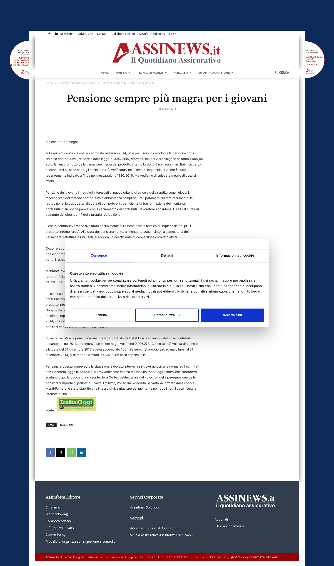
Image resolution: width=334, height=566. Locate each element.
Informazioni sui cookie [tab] (235, 255)
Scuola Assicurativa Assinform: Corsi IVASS (161, 535)
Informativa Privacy (60, 528)
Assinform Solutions (152, 34)
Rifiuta (101, 315)
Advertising (85, 34)
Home (50, 83)
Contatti (102, 34)
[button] (280, 72)
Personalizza (164, 315)
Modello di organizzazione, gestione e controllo (81, 541)
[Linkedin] (56, 34)
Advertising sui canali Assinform (153, 528)
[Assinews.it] (167, 52)
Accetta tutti (232, 315)
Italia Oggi (66, 424)
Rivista (121, 72)
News (104, 72)
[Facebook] (49, 34)
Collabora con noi (123, 34)
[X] (60, 452)
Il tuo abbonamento (229, 526)
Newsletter (67, 34)
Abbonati (221, 519)
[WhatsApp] (71, 452)
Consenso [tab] (99, 255)
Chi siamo (53, 507)
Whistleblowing (57, 514)
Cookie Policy (55, 534)
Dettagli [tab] (167, 255)
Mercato (181, 72)
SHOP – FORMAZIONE (214, 72)
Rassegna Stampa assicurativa (77, 83)
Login (172, 34)
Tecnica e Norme (150, 72)
